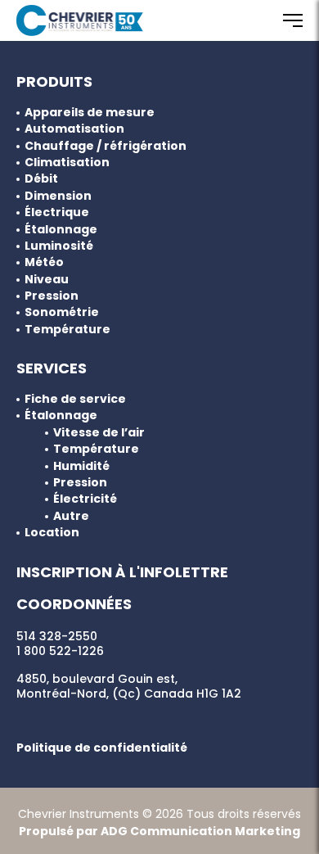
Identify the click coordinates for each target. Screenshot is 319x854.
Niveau (47, 279)
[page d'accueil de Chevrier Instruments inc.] (79, 20)
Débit (41, 179)
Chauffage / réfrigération (105, 146)
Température (67, 329)
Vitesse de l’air (99, 433)
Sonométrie (62, 312)
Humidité (81, 466)
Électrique (57, 212)
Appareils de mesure (90, 112)
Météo (44, 262)
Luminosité (59, 246)
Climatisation (67, 162)
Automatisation (74, 129)
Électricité (85, 499)
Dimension (58, 196)
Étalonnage (61, 230)
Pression (52, 296)
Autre (71, 516)
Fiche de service (75, 399)
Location (52, 532)
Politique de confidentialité (101, 747)
